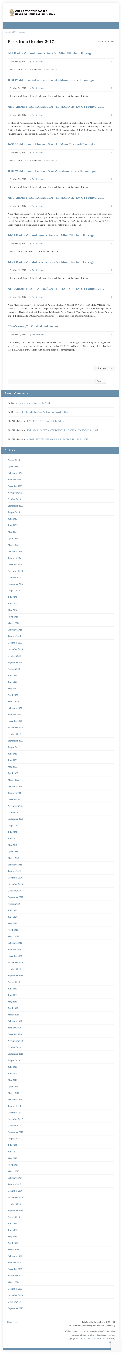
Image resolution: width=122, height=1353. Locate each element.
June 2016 (12, 1230)
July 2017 (12, 1145)
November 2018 (15, 1041)
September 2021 (15, 819)
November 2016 (15, 1197)
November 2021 (15, 806)
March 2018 (13, 1093)
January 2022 (14, 793)
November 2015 (15, 1275)
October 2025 (14, 499)
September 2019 (15, 975)
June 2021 (12, 838)
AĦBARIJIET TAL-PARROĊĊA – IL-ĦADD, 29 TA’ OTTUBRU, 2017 (56, 106)
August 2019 (14, 982)
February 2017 (15, 1178)
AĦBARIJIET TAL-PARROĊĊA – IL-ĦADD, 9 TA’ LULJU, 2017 (57, 439)
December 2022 (15, 721)
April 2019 (13, 1008)
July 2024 (12, 597)
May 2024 (12, 610)
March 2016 (13, 1249)
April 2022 (13, 773)
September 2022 (15, 740)
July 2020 (12, 910)
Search (100, 381)
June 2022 (12, 760)
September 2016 (15, 1210)
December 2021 (15, 799)
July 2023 (12, 675)
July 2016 (12, 1223)
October (22, 32)
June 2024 (12, 603)
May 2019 (12, 1001)
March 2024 (13, 623)
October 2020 (14, 890)
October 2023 (14, 656)
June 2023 (12, 682)
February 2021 (15, 864)
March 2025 (13, 545)
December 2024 (15, 564)
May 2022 (12, 766)
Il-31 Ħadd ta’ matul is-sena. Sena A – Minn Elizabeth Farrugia (51, 80)
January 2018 (14, 1106)
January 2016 (14, 1262)
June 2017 (12, 1151)
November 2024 (15, 571)
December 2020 (15, 877)
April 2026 (13, 466)
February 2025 (15, 551)
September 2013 (15, 1308)
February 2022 (15, 786)
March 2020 (13, 936)
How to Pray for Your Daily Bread (34, 403)
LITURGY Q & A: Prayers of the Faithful (46, 421)
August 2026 (14, 460)
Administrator (38, 61)
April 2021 (13, 851)
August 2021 (14, 825)
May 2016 (12, 1236)
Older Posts (104, 368)
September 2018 (15, 1054)
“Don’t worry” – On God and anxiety (33, 326)
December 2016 (15, 1191)
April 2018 (13, 1086)
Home (7, 32)
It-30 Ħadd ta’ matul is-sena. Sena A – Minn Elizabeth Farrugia (51, 144)
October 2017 (14, 1125)
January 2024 (14, 636)
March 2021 (13, 858)
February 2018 (15, 1099)
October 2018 (14, 1047)
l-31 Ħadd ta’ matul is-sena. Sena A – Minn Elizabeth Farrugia (50, 53)
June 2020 (12, 917)
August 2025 (14, 512)
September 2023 (15, 662)
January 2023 (14, 714)
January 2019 (14, 1027)
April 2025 (13, 538)
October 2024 (14, 577)
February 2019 (15, 1021)
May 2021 (12, 845)
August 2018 (14, 1060)
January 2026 (14, 479)
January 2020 (14, 949)
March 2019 (13, 1014)
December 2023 (15, 642)
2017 (14, 32)
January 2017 (14, 1184)
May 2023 (12, 688)
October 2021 (14, 812)
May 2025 (12, 532)
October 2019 (14, 969)
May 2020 (12, 923)
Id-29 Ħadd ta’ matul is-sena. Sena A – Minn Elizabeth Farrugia (51, 235)
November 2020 (15, 884)
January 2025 (14, 558)
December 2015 (15, 1269)
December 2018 (15, 1034)
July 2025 (12, 518)
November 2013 (15, 1295)
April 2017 (13, 1165)
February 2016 (15, 1256)
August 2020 (14, 904)
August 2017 (14, 1138)
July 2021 (12, 832)
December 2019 (15, 956)
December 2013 (15, 1289)
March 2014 (13, 1282)
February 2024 (15, 629)
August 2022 (14, 747)
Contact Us (12, 1322)
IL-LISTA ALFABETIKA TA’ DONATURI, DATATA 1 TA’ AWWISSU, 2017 (62, 430)
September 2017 (15, 1132)
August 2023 (14, 669)
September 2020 (15, 897)
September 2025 (15, 505)
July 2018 (12, 1067)
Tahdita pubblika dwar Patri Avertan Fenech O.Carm (45, 412)
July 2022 (12, 753)
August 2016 (14, 1217)
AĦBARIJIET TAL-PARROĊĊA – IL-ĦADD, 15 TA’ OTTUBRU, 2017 (56, 288)
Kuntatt (111, 1335)
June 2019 (12, 995)
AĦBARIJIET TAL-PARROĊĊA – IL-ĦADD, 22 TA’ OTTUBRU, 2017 (56, 197)
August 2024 (14, 590)
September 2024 (15, 584)
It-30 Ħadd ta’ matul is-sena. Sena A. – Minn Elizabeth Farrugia (52, 171)
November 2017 (15, 1119)
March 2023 (13, 701)
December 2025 (15, 486)
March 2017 (13, 1171)
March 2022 (13, 780)
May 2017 (12, 1158)
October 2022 (14, 734)
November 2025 (15, 492)
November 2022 (15, 727)
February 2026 (15, 473)
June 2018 (12, 1073)
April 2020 (13, 930)
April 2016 (13, 1243)
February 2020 (15, 943)
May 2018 (12, 1080)
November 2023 (15, 649)
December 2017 (15, 1112)
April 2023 (13, 695)
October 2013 (14, 1302)
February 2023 (15, 708)
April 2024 (13, 616)
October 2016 (14, 1204)
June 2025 (12, 525)
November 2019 (15, 962)
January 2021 (14, 871)
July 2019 (12, 988)
